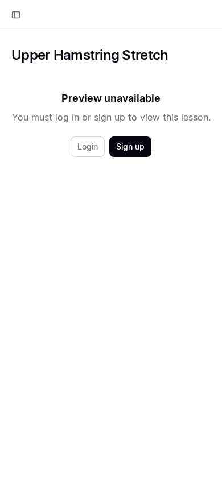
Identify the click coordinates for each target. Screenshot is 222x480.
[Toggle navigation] (16, 15)
